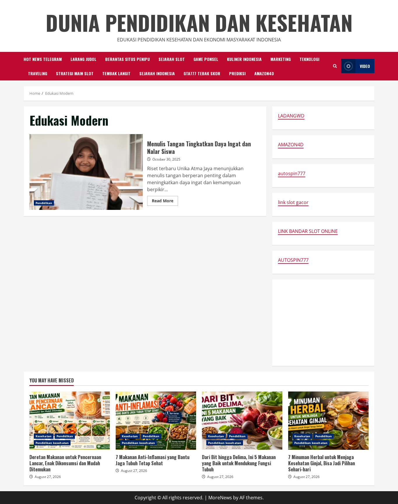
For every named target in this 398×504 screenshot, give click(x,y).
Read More (165, 202)
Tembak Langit (116, 73)
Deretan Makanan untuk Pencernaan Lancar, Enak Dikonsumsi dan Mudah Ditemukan (69, 420)
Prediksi (237, 73)
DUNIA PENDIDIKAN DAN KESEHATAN (199, 22)
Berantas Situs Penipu (127, 59)
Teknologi (309, 59)
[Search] (335, 66)
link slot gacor (293, 202)
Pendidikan (44, 203)
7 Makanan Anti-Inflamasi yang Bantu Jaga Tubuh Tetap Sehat (156, 420)
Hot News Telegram (43, 59)
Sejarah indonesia (157, 73)
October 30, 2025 (166, 159)
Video (365, 66)
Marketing (280, 59)
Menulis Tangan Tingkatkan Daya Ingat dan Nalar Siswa (86, 172)
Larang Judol (83, 59)
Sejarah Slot (172, 59)
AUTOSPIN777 (293, 260)
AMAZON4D (264, 73)
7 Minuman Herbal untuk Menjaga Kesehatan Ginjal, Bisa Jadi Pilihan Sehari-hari (328, 420)
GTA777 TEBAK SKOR (202, 73)
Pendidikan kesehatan (52, 443)
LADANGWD (291, 116)
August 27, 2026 (48, 476)
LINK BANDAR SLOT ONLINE (308, 231)
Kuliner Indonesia (244, 59)
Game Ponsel (205, 59)
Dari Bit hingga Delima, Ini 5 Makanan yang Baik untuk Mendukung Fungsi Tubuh (242, 420)
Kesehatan (44, 436)
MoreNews (220, 497)
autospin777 (291, 173)
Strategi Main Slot (75, 73)
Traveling (37, 73)
